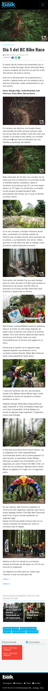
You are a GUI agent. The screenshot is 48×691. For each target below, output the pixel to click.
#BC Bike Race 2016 (10, 628)
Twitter (28, 683)
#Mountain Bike (18, 632)
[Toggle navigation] (43, 4)
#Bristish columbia (28, 628)
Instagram (8, 683)
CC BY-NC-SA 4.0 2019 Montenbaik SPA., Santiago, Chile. (23, 688)
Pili (5, 55)
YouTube (37, 683)
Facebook (18, 683)
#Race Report (32, 632)
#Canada (7, 632)
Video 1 (6, 579)
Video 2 (6, 584)
